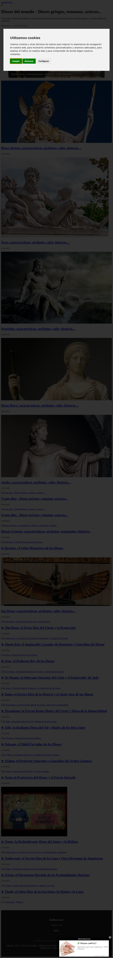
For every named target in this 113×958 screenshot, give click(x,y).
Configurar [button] (43, 61)
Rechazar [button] (29, 61)
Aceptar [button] (16, 61)
